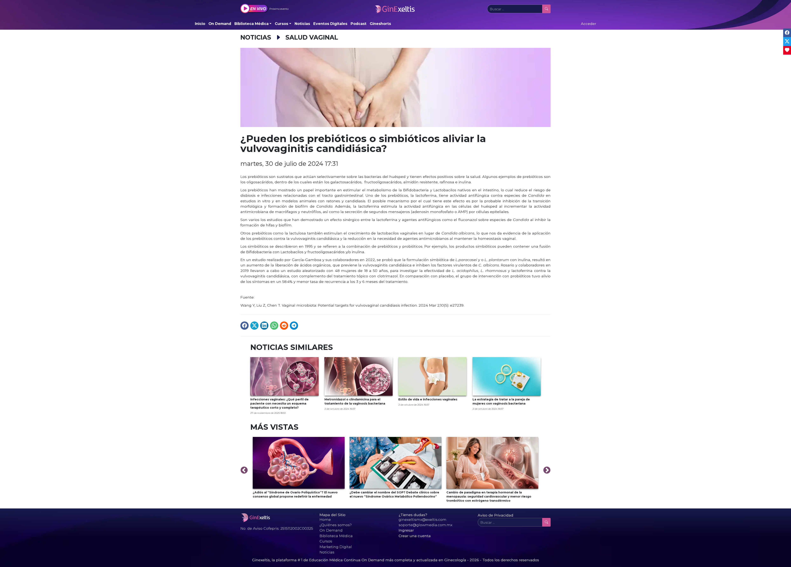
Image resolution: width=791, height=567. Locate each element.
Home (325, 519)
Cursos (325, 541)
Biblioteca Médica (336, 536)
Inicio (200, 23)
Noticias (302, 23)
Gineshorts (380, 23)
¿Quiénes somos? (335, 525)
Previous (244, 470)
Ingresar (406, 530)
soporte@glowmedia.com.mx (425, 525)
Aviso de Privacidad (495, 515)
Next (547, 470)
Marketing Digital (335, 547)
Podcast (358, 23)
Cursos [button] (281, 23)
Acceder (588, 23)
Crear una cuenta (415, 536)
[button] (264, 9)
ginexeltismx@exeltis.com (422, 519)
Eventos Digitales (330, 23)
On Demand (219, 23)
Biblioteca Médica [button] (251, 23)
